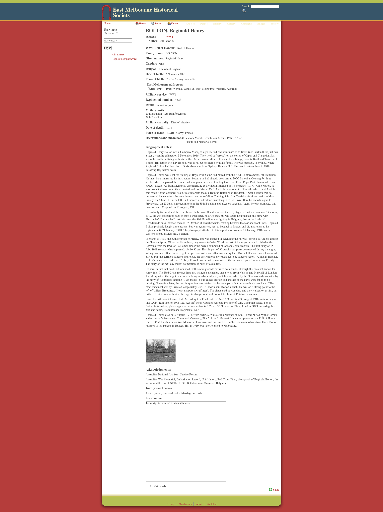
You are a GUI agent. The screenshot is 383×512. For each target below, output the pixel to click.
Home (107, 23)
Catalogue (246, 23)
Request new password (124, 59)
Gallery (231, 23)
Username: (111, 33)
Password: (110, 40)
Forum (175, 23)
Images (261, 23)
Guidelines (212, 504)
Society (274, 23)
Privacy (170, 504)
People (204, 23)
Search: (246, 6)
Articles (190, 23)
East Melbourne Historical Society (145, 12)
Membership (185, 504)
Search (158, 23)
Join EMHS (118, 54)
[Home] (106, 19)
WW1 (169, 36)
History (217, 23)
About (199, 504)
